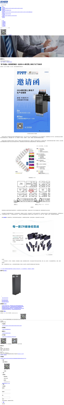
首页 (2, 6)
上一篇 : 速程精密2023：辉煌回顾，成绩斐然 (27, 268)
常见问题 (9, 13)
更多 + (5, 311)
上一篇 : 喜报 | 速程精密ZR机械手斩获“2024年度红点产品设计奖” (10, 268)
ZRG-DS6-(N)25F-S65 (5, 301)
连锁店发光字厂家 (23, 358)
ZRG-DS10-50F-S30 (5, 300)
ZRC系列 (9, 8)
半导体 (5, 10)
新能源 (8, 10)
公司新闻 (3, 13)
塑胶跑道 (19, 358)
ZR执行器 (6, 358)
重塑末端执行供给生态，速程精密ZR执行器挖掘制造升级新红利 (12, 307)
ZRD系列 (12, 8)
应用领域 (3, 9)
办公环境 (12, 15)
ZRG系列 (21, 8)
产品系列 (3, 7)
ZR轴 (4, 358)
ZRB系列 (6, 8)
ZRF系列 (18, 8)
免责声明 (1, 354)
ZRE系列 (15, 8)
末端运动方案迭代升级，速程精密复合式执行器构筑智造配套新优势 (12, 305)
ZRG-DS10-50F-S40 (5, 299)
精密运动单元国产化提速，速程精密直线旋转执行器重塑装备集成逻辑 (13, 306)
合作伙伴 (15, 15)
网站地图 (5, 354)
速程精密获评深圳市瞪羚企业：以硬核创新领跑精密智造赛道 (11, 309)
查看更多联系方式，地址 (6, 383)
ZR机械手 (1, 358)
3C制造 (3, 10)
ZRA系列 (3, 8)
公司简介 (3, 15)
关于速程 (3, 14)
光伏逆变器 (9, 358)
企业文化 (6, 15)
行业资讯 (6, 13)
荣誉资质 (9, 15)
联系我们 (3, 16)
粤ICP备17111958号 (21, 353)
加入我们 (3, 17)
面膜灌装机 (16, 358)
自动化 (10, 10)
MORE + (5, 270)
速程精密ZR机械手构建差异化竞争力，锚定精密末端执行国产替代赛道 (13, 308)
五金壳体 (12, 358)
